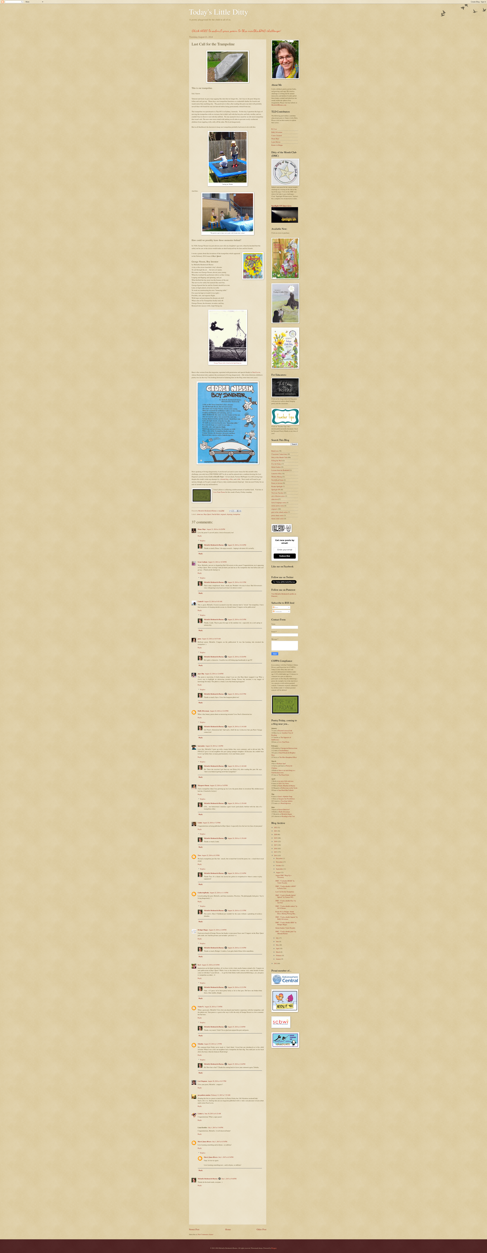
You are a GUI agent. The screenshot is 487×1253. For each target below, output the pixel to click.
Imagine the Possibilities (287, 799)
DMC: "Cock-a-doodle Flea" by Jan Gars (285, 902)
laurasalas (201, 746)
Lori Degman (202, 1081)
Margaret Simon (203, 785)
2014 (275, 855)
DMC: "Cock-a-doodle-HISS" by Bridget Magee (286, 923)
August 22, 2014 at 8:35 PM (210, 855)
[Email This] (230, 511)
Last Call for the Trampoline (284, 892)
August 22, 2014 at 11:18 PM (219, 892)
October (279, 865)
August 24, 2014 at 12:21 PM (237, 987)
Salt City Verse (284, 783)
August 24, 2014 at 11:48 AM (237, 766)
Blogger (273, 1248)
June (277, 941)
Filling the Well (276, 460)
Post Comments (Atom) (205, 1234)
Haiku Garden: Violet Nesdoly (285, 928)
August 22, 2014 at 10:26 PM (237, 657)
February (279, 955)
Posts (276, 607)
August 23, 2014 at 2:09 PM (217, 930)
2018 (275, 841)
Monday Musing (276, 476)
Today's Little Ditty (218, 12)
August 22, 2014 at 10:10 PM (237, 545)
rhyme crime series (277, 518)
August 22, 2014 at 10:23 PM (237, 619)
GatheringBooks (203, 892)
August (278, 872)
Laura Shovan (275, 142)
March (278, 952)
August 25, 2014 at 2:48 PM (236, 1027)
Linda (200, 822)
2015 (275, 852)
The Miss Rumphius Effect (288, 757)
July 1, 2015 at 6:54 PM (219, 1141)
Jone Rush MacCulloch (285, 790)
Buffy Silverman (203, 711)
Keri (199, 965)
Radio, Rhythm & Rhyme (287, 785)
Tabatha (200, 1044)
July (277, 938)
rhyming (229, 514)
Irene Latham (202, 562)
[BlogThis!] (233, 511)
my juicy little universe (285, 781)
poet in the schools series (279, 512)
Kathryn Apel (281, 763)
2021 (275, 831)
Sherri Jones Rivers (204, 1141)
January (278, 959)
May (277, 945)
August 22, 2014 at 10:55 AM (211, 639)
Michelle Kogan (286, 814)
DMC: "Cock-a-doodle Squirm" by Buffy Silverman (286, 918)
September (279, 869)
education (274, 499)
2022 (275, 827)
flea (231, 479)
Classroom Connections (279, 454)
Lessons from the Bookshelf (280, 470)
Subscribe (284, 556)
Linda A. (201, 1113)
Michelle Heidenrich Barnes (214, 545)
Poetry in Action (276, 483)
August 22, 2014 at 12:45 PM (219, 711)
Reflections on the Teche (289, 788)
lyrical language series (278, 502)
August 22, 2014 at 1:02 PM (214, 746)
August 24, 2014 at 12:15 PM (237, 910)
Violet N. (201, 1006)
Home (228, 1229)
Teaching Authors (286, 801)
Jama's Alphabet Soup (285, 796)
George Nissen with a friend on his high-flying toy (227, 363)
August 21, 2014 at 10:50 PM (217, 562)
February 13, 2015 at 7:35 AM (220, 1095)
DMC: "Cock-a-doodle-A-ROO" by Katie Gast (285, 887)
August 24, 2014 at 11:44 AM (237, 726)
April (278, 948)
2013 (275, 963)
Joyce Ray (201, 673)
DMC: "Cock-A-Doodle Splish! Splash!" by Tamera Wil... (285, 896)
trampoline (236, 514)
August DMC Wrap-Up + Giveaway (283, 876)
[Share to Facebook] (238, 511)
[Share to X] (235, 511)
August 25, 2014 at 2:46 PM (236, 1064)
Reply (200, 536)
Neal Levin (256, 372)
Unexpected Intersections (289, 748)
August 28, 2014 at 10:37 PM (217, 1081)
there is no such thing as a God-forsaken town (283, 771)
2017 (275, 845)
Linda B (200, 601)
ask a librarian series (278, 496)
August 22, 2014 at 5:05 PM (219, 785)
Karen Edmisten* (284, 809)
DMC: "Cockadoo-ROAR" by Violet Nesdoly (284, 882)
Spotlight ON (275, 489)
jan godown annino (204, 1095)
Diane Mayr (202, 529)
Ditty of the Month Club (279, 457)
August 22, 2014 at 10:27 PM (237, 694)
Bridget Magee (203, 930)
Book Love (275, 451)
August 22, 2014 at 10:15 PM (237, 582)
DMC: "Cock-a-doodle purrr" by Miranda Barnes (285, 932)
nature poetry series (277, 505)
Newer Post (194, 1229)
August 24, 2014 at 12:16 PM (237, 948)
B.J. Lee (274, 129)
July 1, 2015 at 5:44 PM (215, 1127)
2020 (275, 834)
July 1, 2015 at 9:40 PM (228, 1178)
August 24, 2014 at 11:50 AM (237, 803)
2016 (275, 848)
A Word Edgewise (285, 803)
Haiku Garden (275, 467)
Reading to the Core (288, 816)
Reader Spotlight (276, 486)
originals (223, 514)
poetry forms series (277, 515)
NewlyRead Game (277, 480)
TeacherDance (284, 750)
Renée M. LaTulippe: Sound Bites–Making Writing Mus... (285, 912)
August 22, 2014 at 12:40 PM (214, 673)
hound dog (224, 479)
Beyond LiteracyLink (285, 730)
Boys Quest (207, 514)
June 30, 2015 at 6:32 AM (213, 1113)
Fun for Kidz (216, 514)
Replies (202, 540)
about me (200, 514)
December (279, 858)
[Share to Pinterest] (240, 511)
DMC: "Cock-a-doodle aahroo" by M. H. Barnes (286, 907)
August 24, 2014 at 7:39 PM (213, 1006)
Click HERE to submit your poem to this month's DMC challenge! (236, 31)
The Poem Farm (284, 775)
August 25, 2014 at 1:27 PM (213, 1044)
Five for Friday (276, 464)
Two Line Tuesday (277, 493)
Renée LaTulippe (277, 145)
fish (239, 479)
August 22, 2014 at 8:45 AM (213, 601)
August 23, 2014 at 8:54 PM (210, 965)
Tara (199, 855)
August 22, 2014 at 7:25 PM (211, 822)
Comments (278, 611)
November (279, 862)
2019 (275, 838)
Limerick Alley (276, 473)
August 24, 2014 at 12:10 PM (237, 873)
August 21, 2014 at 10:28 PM (216, 529)
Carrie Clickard (276, 135)
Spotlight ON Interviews (281, 205)
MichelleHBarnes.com (278, 105)
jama (199, 639)
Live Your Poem (219, 492)
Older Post (261, 1229)
